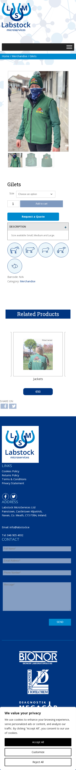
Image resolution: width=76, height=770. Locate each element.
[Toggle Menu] (69, 47)
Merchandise (19, 56)
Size (11, 193)
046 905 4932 (15, 535)
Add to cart (41, 203)
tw (11, 495)
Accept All (38, 742)
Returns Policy (10, 475)
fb (3, 495)
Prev (30, 364)
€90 (38, 391)
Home (5, 56)
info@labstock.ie (20, 527)
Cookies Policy (10, 471)
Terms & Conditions (14, 479)
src (34, 35)
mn (42, 35)
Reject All (38, 762)
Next (46, 364)
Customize (38, 752)
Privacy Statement (13, 483)
